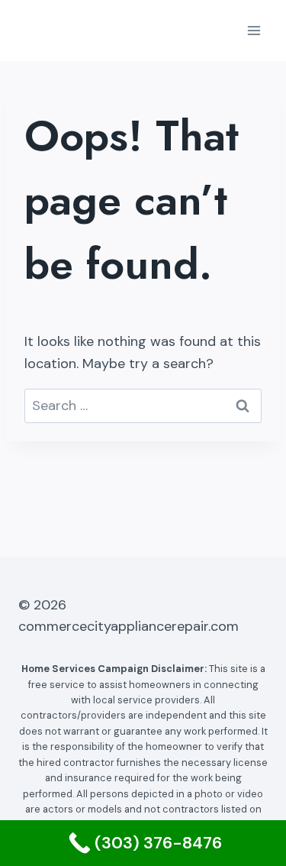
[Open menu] (253, 30)
